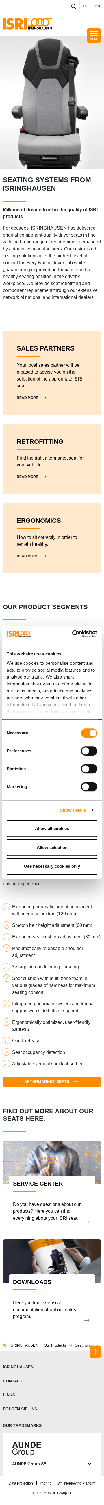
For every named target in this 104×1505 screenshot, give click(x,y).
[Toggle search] (73, 6)
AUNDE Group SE (29, 1463)
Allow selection (52, 847)
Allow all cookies (52, 828)
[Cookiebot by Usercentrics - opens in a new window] (73, 634)
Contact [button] (13, 1381)
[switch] (89, 751)
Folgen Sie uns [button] (20, 1409)
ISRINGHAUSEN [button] (18, 1367)
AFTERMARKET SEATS (46, 1081)
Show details (73, 810)
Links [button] (9, 1394)
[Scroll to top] (95, 1352)
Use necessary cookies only (52, 866)
